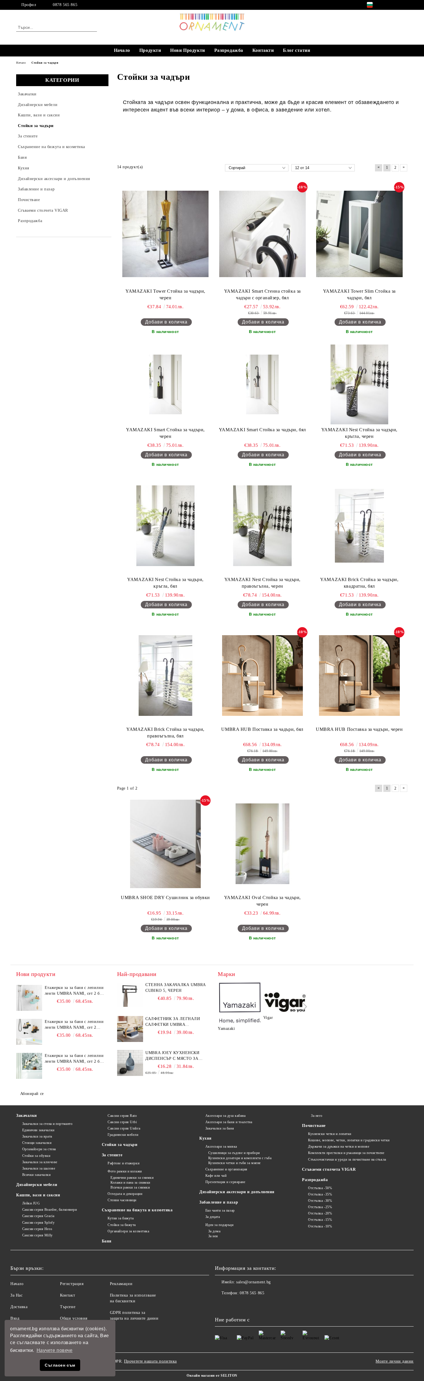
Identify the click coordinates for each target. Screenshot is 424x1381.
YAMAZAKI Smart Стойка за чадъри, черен (165, 433)
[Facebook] (387, 5)
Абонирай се (32, 1093)
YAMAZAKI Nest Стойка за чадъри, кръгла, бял (165, 583)
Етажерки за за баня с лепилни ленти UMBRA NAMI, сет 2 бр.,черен (74, 1024)
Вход (14, 1318)
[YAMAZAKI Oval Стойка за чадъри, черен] (262, 843)
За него (316, 1116)
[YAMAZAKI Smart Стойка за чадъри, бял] (262, 385)
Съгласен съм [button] (60, 1365)
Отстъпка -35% (320, 1194)
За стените (112, 1155)
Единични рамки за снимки (131, 1178)
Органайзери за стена (39, 1149)
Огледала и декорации (125, 1194)
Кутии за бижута (121, 1218)
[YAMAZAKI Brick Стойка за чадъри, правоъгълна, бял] (165, 675)
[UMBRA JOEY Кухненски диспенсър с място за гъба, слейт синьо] (130, 1063)
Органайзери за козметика (128, 1231)
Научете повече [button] (55, 1350)
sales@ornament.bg (253, 1282)
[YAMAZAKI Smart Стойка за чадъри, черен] (165, 385)
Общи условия (73, 1318)
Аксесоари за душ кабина (225, 1116)
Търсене (67, 1307)
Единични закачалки (38, 1130)
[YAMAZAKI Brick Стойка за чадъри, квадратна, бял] (359, 526)
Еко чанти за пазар (220, 1210)
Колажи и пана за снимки (130, 1183)
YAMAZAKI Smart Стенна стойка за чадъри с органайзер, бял (262, 294)
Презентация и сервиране (225, 1182)
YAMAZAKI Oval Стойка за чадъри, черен (262, 901)
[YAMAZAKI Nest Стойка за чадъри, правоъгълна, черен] (262, 525)
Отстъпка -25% (320, 1207)
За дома (214, 1231)
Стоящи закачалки (37, 1143)
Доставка (18, 1307)
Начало (122, 50)
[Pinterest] (405, 5)
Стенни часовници (122, 1200)
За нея (213, 1236)
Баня (107, 1241)
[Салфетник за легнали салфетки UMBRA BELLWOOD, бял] (130, 1029)
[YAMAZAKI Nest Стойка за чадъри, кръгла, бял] (165, 525)
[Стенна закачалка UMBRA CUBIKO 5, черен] (130, 995)
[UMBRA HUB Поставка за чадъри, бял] (262, 675)
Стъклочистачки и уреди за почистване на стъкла (347, 1159)
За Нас (16, 1295)
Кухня (205, 1138)
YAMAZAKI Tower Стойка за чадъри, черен (165, 294)
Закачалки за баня (219, 1128)
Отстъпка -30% (320, 1201)
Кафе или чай (215, 1176)
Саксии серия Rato (122, 1116)
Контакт (67, 1295)
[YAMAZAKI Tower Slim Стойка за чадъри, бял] (359, 234)
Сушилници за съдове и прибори (234, 1153)
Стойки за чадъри (120, 1144)
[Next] (303, 1007)
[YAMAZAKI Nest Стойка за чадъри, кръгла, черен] (359, 384)
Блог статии (296, 50)
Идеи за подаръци (219, 1225)
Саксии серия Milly (37, 1235)
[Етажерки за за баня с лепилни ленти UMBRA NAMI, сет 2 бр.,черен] (29, 1032)
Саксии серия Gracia (38, 1216)
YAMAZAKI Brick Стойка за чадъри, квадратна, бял (359, 583)
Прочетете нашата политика (150, 1361)
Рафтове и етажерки (123, 1163)
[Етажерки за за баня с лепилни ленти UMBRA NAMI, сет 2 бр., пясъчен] (29, 1066)
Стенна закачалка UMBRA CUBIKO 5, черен (175, 988)
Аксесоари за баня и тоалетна (228, 1122)
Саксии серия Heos (37, 1229)
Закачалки (26, 1115)
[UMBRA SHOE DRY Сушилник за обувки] (165, 844)
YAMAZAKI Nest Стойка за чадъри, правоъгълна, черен (262, 583)
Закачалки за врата (37, 1136)
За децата (212, 1217)
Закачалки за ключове (39, 1162)
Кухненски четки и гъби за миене (234, 1163)
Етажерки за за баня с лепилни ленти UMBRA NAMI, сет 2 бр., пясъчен (75, 1058)
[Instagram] (396, 5)
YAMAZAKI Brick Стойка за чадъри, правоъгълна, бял (165, 732)
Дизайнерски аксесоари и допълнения (237, 1192)
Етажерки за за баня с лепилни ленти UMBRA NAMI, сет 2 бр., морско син (75, 990)
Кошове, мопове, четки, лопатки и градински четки (348, 1140)
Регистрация (71, 1284)
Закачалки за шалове (38, 1168)
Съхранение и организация (226, 1169)
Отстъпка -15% (320, 1220)
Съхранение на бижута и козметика (137, 1210)
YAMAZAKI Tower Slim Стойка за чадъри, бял (359, 294)
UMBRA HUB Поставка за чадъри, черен (359, 729)
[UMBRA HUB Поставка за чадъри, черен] (359, 675)
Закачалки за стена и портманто (47, 1124)
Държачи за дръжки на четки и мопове (338, 1146)
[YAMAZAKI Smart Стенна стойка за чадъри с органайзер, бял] (262, 234)
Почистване (314, 1125)
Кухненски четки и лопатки (329, 1134)
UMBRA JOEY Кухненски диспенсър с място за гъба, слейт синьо (172, 1056)
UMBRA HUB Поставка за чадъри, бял (262, 729)
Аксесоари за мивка (221, 1146)
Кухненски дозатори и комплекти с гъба (239, 1158)
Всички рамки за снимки (130, 1187)
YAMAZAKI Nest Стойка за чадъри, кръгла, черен (359, 433)
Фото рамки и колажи (125, 1171)
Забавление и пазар (218, 1202)
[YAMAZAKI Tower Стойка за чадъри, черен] (165, 234)
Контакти (263, 50)
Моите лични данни (395, 1361)
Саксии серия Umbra (124, 1128)
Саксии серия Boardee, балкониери (49, 1210)
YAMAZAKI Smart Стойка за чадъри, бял (262, 429)
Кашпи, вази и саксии (38, 1195)
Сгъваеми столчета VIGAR (329, 1169)
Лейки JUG (31, 1203)
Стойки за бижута (122, 1225)
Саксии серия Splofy (38, 1223)
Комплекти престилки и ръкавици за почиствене (346, 1153)
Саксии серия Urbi (122, 1122)
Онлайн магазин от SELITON (212, 1376)
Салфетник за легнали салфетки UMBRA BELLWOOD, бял (172, 1022)
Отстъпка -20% (320, 1213)
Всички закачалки (36, 1175)
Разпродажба (228, 50)
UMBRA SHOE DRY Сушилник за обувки (165, 897)
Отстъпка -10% (320, 1226)
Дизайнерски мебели (36, 1185)
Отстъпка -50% (320, 1188)
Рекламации (121, 1284)
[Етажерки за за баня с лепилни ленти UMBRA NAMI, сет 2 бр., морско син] (29, 998)
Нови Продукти (187, 50)
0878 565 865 (65, 5)
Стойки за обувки (36, 1156)
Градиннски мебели (123, 1135)
